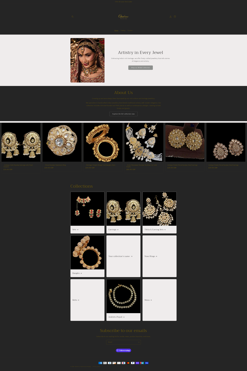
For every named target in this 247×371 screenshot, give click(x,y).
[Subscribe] (139, 342)
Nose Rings (150, 256)
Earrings (112, 229)
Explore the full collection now (123, 114)
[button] (72, 16)
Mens (147, 300)
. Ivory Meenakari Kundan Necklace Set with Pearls (141, 166)
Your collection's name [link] (119, 256)
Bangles (76, 273)
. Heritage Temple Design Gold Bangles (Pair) (100, 165)
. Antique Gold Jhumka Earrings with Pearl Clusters (18, 166)
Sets (74, 229)
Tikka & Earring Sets (154, 229)
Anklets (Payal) (115, 317)
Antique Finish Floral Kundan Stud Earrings (182, 165)
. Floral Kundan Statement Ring (55, 165)
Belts (74, 300)
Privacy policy (96, 366)
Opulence (77, 366)
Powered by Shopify (85, 366)
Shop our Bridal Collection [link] (140, 67)
